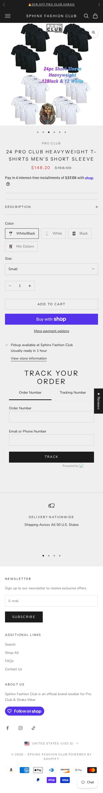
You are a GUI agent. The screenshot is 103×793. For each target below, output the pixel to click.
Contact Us (13, 669)
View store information (29, 358)
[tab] (30, 393)
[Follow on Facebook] (7, 728)
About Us (14, 684)
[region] (51, 525)
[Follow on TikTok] (33, 728)
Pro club (51, 143)
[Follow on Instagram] (20, 728)
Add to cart (52, 304)
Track (51, 457)
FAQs (9, 661)
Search (10, 644)
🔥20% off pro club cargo (51, 4)
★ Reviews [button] (98, 401)
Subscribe (24, 617)
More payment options (51, 331)
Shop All (12, 652)
